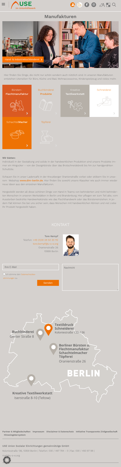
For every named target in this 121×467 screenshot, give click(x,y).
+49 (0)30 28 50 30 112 (45, 240)
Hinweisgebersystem (15, 435)
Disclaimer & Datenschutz (60, 431)
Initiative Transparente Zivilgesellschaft (96, 431)
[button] (7, 460)
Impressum (38, 431)
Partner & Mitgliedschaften (16, 431)
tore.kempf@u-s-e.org (45, 243)
